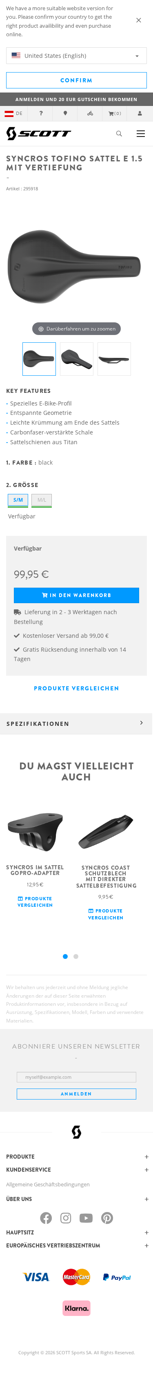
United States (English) (54, 56)
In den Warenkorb (80, 595)
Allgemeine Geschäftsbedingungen (48, 1184)
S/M (18, 499)
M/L (42, 499)
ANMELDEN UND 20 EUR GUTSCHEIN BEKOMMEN (76, 99)
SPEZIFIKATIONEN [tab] (38, 723)
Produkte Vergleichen (77, 688)
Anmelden (76, 1094)
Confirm (76, 80)
